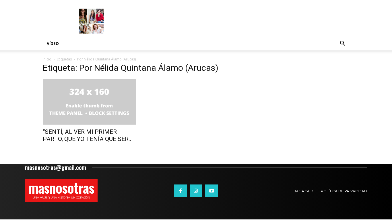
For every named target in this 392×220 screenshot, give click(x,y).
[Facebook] (180, 190)
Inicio (47, 59)
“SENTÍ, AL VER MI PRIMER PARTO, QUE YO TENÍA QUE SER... (88, 135)
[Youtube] (211, 190)
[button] (342, 44)
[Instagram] (196, 190)
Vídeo (53, 43)
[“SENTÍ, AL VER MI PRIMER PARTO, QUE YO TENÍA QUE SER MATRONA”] (89, 102)
